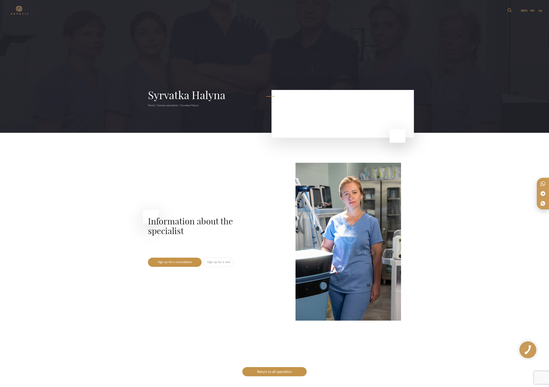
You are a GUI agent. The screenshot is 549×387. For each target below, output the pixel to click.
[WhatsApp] (542, 183)
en (540, 11)
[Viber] (542, 203)
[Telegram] (542, 193)
